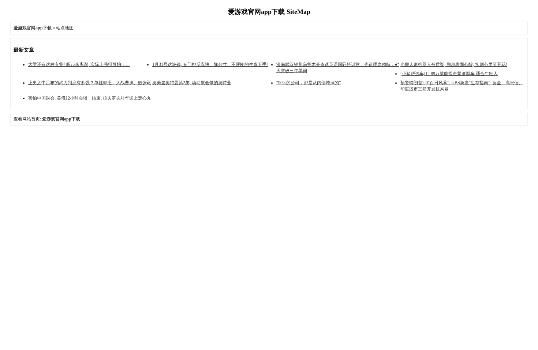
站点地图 (65, 27)
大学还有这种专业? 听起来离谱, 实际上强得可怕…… (79, 64)
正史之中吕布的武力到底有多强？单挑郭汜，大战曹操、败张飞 (89, 82)
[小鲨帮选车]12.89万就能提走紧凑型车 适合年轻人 (449, 73)
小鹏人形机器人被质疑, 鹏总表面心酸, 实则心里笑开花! (453, 64)
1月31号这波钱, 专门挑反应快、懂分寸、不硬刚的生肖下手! (210, 64)
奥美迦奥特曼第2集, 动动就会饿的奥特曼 (191, 82)
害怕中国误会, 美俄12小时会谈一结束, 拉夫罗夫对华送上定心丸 (89, 98)
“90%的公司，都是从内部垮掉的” (308, 82)
